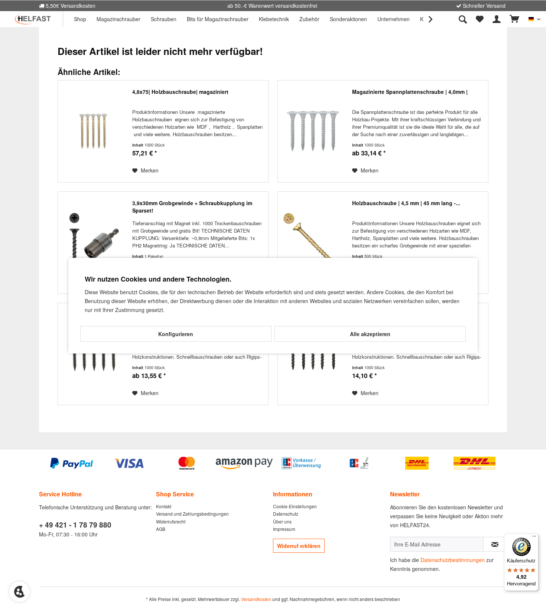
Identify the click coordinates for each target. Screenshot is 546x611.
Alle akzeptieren (370, 334)
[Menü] (534, 537)
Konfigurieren (175, 334)
